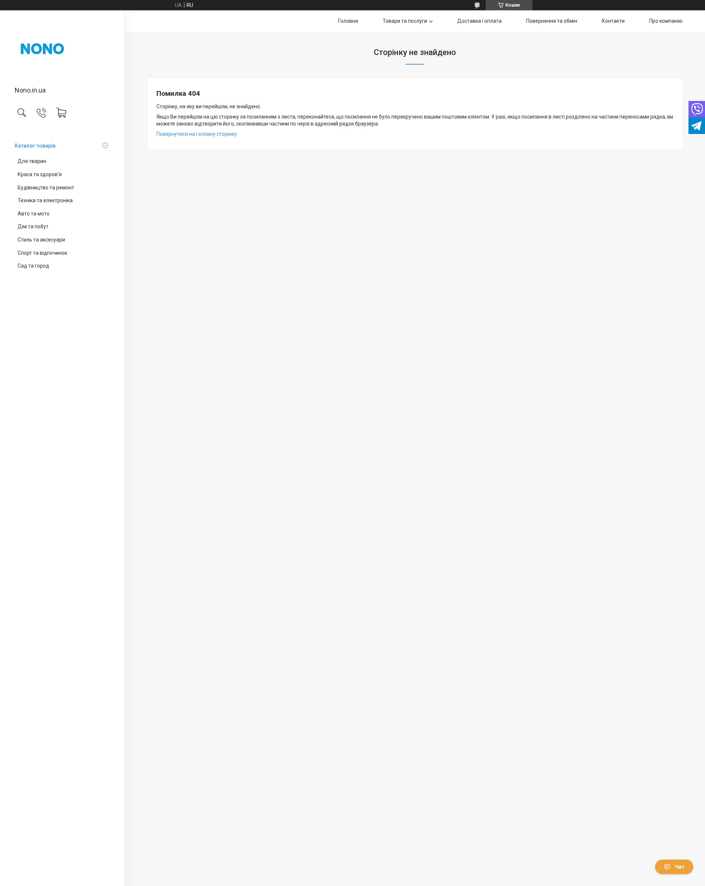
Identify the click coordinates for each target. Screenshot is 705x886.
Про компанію (666, 21)
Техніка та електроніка (45, 200)
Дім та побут (33, 226)
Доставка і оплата (479, 21)
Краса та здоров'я (40, 174)
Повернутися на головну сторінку (196, 134)
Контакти (613, 21)
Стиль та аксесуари (41, 240)
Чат (679, 867)
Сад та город (33, 266)
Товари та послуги (405, 21)
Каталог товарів (35, 146)
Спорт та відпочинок (42, 253)
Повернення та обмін (551, 21)
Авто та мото (34, 214)
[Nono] (62, 48)
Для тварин (32, 161)
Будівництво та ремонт (46, 187)
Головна (348, 21)
